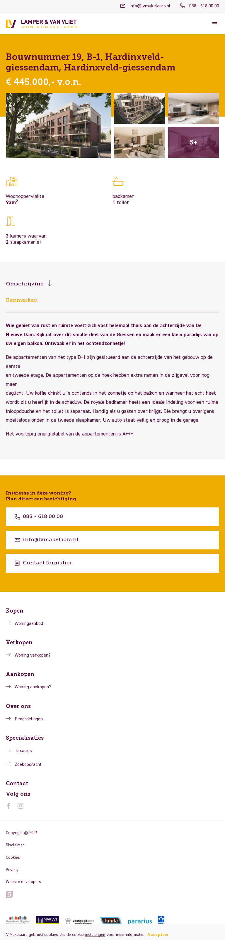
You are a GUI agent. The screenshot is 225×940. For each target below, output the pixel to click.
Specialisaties (25, 738)
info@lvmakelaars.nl (149, 6)
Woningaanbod (29, 623)
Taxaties (23, 751)
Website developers (23, 882)
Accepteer (158, 935)
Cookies (13, 857)
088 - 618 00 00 (204, 6)
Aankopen (20, 674)
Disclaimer (15, 845)
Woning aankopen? (33, 687)
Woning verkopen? (32, 655)
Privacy (12, 870)
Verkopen (19, 642)
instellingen (95, 935)
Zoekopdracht (28, 764)
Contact (17, 783)
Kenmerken (22, 300)
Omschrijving (25, 284)
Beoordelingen (29, 719)
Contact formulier (47, 563)
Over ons (18, 706)
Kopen (14, 611)
